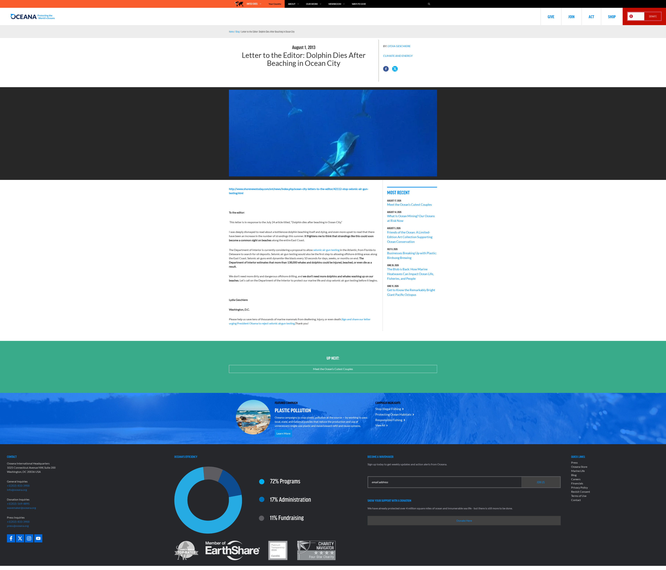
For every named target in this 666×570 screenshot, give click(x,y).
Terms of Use (578, 495)
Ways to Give (359, 4)
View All (380, 425)
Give (551, 16)
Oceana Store (579, 466)
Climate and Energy (398, 55)
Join (571, 16)
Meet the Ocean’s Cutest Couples (409, 204)
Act (591, 16)
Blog (238, 31)
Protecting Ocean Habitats (393, 414)
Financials (577, 483)
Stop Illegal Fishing (388, 409)
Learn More (283, 433)
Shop (612, 16)
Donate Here (464, 520)
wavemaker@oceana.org (21, 507)
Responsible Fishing (388, 420)
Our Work (312, 4)
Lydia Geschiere (399, 46)
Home (231, 31)
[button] (386, 69)
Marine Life (578, 470)
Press (574, 462)
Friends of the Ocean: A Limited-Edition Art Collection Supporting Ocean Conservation (409, 236)
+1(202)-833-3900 (18, 485)
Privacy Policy (579, 487)
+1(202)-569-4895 (18, 503)
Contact (576, 500)
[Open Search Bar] (429, 4)
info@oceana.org (17, 489)
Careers (575, 479)
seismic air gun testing (326, 249)
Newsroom (334, 4)
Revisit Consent (580, 491)
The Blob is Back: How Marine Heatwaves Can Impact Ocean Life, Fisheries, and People (410, 273)
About (291, 4)
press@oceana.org (18, 525)
